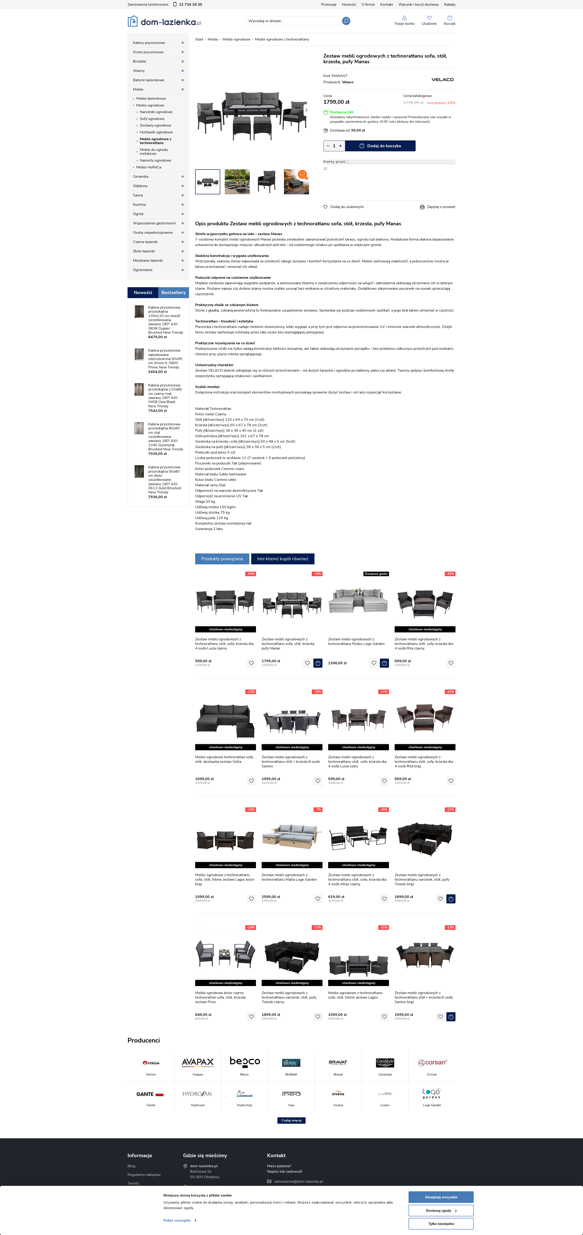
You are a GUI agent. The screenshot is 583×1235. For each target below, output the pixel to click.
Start (199, 39)
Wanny (139, 70)
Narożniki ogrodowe (156, 111)
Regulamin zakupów (144, 1174)
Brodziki (139, 61)
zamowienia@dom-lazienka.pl (298, 1181)
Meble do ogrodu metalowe (154, 151)
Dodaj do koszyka (384, 146)
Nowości (349, 4)
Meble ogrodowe (236, 39)
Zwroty (133, 1183)
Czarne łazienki (145, 241)
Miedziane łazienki (148, 260)
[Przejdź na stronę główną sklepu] (164, 21)
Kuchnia (139, 204)
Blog (131, 1166)
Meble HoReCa (148, 167)
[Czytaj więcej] (291, 1120)
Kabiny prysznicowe (149, 42)
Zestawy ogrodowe (155, 125)
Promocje (329, 4)
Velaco (347, 82)
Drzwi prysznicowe (148, 52)
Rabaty (449, 4)
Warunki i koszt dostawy (419, 4)
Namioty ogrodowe (155, 160)
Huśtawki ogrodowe (156, 132)
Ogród (138, 213)
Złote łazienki (144, 251)
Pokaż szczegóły (177, 1220)
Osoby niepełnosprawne (153, 232)
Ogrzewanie (143, 269)
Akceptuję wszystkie (441, 1197)
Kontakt (386, 4)
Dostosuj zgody (438, 1210)
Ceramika (140, 176)
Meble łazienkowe (151, 98)
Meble (213, 39)
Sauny (138, 195)
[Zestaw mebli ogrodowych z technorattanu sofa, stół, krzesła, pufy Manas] (252, 110)
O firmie (368, 4)
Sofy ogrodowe (152, 118)
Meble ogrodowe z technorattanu (282, 39)
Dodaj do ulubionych (347, 206)
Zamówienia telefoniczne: (165, 4)
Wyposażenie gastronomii (154, 223)
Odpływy (140, 185)
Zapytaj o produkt (441, 206)
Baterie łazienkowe (148, 80)
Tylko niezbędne (441, 1224)
